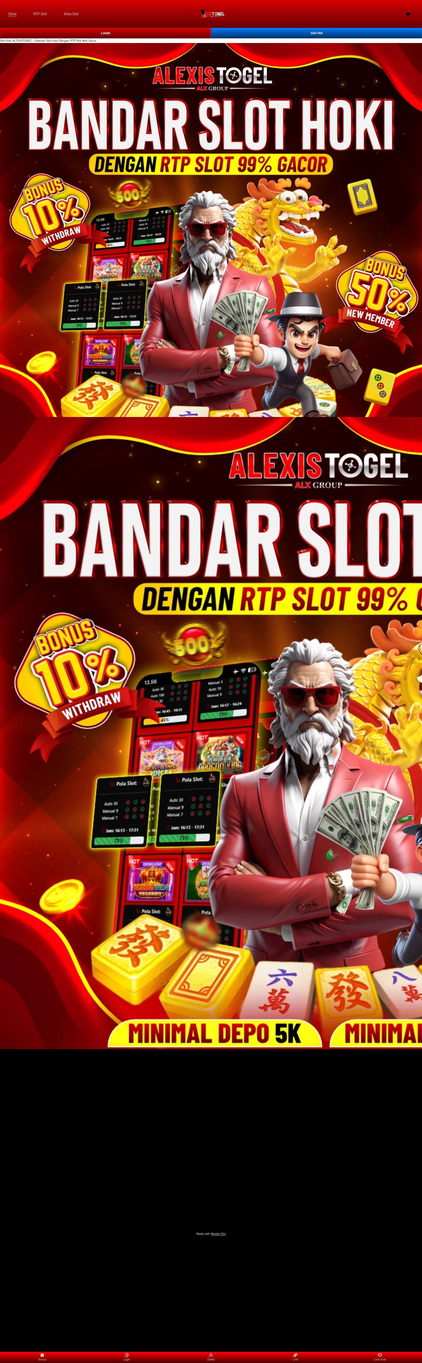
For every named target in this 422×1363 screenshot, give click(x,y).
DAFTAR (316, 33)
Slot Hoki (6, 41)
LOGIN (105, 33)
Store (12, 13)
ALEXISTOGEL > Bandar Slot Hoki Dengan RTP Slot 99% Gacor (54, 41)
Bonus (42, 1359)
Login (126, 1359)
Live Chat (380, 1359)
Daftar (211, 1359)
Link (295, 1359)
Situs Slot (71, 13)
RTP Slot (40, 13)
